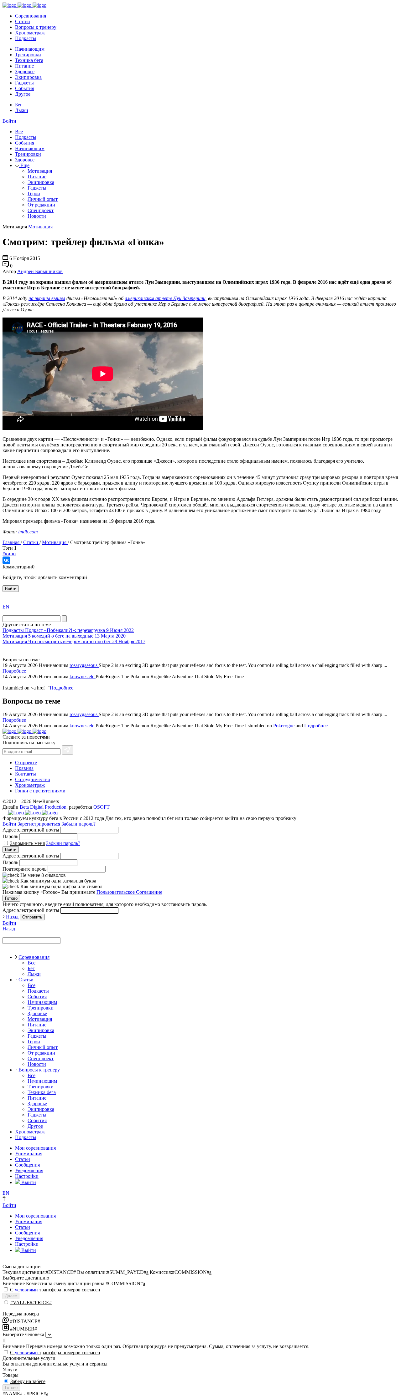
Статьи (22, 21)
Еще (24, 165)
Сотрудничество (32, 779)
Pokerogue (283, 725)
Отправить (32, 917)
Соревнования (30, 15)
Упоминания (28, 1153)
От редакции (41, 204)
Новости (37, 216)
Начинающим (29, 49)
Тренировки (28, 54)
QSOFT (101, 807)
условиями (26, 1289)
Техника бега (29, 60)
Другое (22, 94)
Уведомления (29, 1170)
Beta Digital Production (43, 807)
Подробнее (14, 671)
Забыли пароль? (78, 824)
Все (19, 131)
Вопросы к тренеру (35, 27)
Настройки (27, 1176)
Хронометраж (30, 32)
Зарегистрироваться (39, 824)
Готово (11, 898)
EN (6, 606)
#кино (9, 553)
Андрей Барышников (40, 271)
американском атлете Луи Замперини (165, 298)
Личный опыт (43, 199)
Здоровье (24, 71)
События (24, 88)
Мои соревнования (35, 1148)
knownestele (83, 676)
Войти (9, 121)
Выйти (28, 1182)
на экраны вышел (47, 298)
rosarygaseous (84, 665)
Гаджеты (24, 82)
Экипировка (28, 77)
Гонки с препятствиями (40, 790)
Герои (34, 193)
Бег (18, 104)
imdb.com (28, 531)
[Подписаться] (67, 750)
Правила (24, 768)
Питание (24, 66)
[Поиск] (64, 618)
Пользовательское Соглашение (129, 892)
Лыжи (21, 110)
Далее (11, 1296)
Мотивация (40, 171)
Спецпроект (41, 210)
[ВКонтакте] (6, 560)
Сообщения (27, 1165)
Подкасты (25, 38)
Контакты (25, 773)
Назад (12, 916)
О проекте (26, 762)
